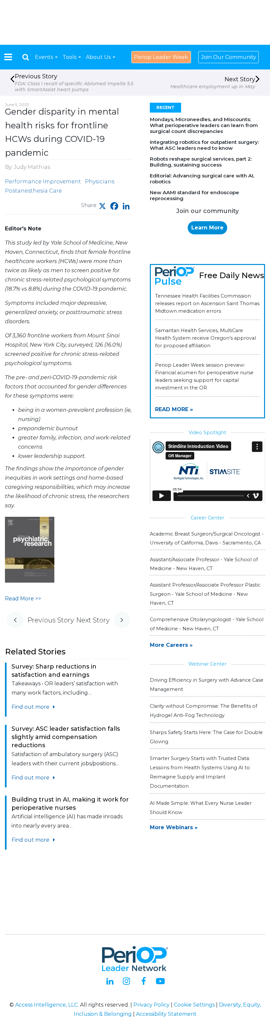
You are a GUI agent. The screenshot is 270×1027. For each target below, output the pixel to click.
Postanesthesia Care (33, 191)
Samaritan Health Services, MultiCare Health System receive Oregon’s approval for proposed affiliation (205, 338)
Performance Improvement (43, 181)
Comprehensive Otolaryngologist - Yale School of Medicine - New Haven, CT (206, 624)
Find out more (31, 707)
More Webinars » (174, 827)
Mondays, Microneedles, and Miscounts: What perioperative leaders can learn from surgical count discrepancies (204, 125)
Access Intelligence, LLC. (47, 1005)
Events (44, 57)
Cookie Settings (194, 1005)
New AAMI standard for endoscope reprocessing (194, 195)
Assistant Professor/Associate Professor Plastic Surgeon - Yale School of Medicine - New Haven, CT (205, 594)
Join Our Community (228, 57)
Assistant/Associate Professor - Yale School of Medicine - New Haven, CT (204, 564)
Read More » (174, 409)
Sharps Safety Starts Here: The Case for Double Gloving (206, 737)
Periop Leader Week (161, 57)
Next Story (212, 82)
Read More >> (23, 598)
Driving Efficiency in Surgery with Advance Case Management (206, 684)
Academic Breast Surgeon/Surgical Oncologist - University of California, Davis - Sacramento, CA (207, 538)
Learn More (207, 227)
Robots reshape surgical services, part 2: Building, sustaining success (201, 162)
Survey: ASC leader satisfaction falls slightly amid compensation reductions (66, 737)
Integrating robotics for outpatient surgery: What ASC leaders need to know (204, 145)
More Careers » (171, 645)
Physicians (99, 181)
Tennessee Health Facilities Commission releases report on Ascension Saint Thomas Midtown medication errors (207, 303)
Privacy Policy (151, 1005)
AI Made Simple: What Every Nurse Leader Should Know (201, 807)
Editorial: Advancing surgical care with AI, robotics (202, 178)
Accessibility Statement (166, 1014)
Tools (70, 57)
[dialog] (26, 57)
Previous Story (74, 82)
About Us (99, 57)
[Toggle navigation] (8, 57)
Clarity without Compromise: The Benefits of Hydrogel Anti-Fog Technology (203, 710)
